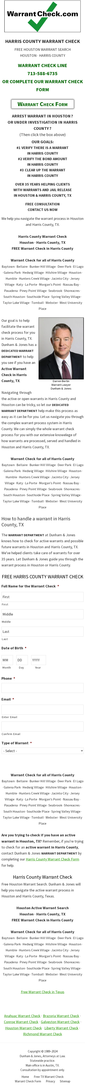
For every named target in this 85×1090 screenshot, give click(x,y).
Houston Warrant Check (23, 1028)
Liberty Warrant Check (61, 1028)
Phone (8, 678)
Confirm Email (11, 734)
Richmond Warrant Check (42, 1034)
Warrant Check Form (43, 104)
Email (7, 699)
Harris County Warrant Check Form (52, 859)
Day (21, 667)
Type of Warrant (16, 743)
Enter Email (9, 717)
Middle (6, 622)
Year (38, 667)
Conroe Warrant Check (21, 1021)
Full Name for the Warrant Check (30, 586)
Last (5, 639)
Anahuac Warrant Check (22, 1015)
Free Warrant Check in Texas (42, 991)
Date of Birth (13, 648)
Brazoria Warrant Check (61, 1015)
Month (6, 667)
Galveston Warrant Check (60, 1021)
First (5, 604)
